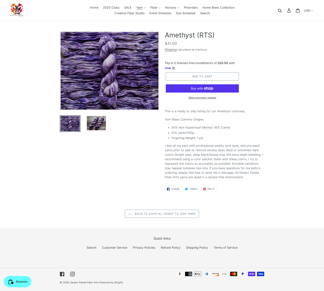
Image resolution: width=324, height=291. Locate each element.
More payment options (202, 97)
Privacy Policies (144, 247)
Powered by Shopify (111, 282)
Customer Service (114, 247)
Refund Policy (170, 247)
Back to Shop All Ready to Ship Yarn (164, 213)
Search (91, 247)
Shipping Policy (197, 247)
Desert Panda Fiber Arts (84, 282)
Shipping (171, 49)
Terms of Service (226, 247)
